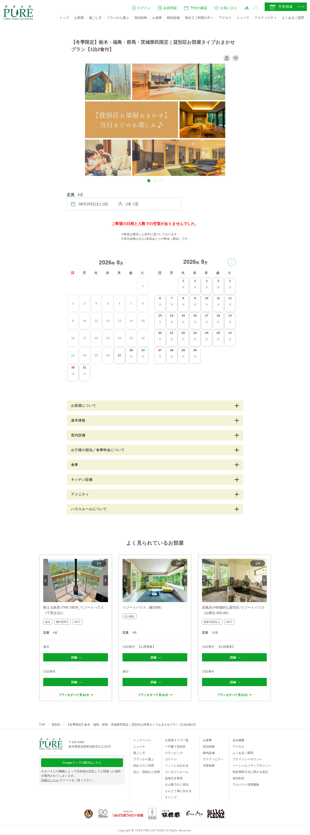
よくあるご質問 (293, 17)
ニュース (243, 17)
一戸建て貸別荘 (175, 746)
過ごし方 (95, 17)
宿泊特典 (140, 17)
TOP (42, 724)
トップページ (142, 740)
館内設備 (173, 17)
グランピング (174, 753)
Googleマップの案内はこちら (82, 762)
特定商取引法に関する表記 (250, 772)
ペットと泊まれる (177, 765)
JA (246, 8)
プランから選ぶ (118, 17)
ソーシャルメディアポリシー (252, 765)
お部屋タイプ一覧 (177, 740)
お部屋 (79, 17)
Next (105, 580)
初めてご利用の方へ (199, 17)
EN (255, 8)
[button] (148, 180)
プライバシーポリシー (247, 759)
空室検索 (209, 765)
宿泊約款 (238, 778)
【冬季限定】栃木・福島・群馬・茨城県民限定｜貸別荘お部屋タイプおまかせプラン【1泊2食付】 (132, 724)
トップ (64, 17)
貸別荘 (55, 724)
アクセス (225, 17)
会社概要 (238, 740)
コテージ (171, 759)
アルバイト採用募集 (246, 784)
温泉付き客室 (174, 778)
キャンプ (171, 797)
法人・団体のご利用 (146, 772)
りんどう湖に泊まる (178, 791)
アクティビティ (266, 17)
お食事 (157, 17)
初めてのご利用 (143, 765)
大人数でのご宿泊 (177, 784)
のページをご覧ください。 (68, 780)
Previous (45, 580)
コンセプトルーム (177, 772)
